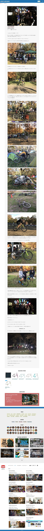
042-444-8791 (28, 519)
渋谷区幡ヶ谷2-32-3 (11, 472)
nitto (7, 415)
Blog (9, 483)
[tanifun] (33, 427)
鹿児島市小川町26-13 (29, 484)
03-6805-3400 (33, 472)
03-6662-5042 (15, 472)
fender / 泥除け (12, 416)
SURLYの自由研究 (25, 416)
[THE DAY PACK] (7, 442)
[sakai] (10, 427)
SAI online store (15, 507)
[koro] (13, 427)
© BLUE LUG (22, 530)
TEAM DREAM (17, 416)
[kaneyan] (23, 427)
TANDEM (10, 507)
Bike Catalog (14, 483)
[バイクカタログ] (36, 442)
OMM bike (8, 416)
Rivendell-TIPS (33, 415)
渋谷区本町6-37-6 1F (29, 507)
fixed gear (26, 415)
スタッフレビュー (24, 465)
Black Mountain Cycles (12, 415)
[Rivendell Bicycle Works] (36, 453)
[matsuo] (28, 430)
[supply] (31, 430)
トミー (9, 29)
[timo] (16, 430)
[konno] (10, 430)
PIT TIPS (21, 416)
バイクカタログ (19, 465)
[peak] (26, 430)
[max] (21, 427)
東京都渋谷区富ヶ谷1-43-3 (9, 397)
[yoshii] (31, 433)
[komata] (33, 430)
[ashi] (16, 427)
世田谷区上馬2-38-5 (29, 472)
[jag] (21, 433)
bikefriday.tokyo (27, 506)
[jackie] (28, 427)
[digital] (33, 433)
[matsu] (23, 433)
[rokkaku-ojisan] (36, 433)
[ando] (26, 433)
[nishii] (36, 430)
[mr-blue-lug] (8, 427)
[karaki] (8, 433)
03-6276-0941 (15, 519)
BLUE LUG (5, 1)
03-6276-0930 (33, 507)
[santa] (8, 430)
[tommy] (26, 427)
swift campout (21, 415)
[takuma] (31, 427)
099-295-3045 (33, 484)
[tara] (10, 433)
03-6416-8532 (15, 484)
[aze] (18, 430)
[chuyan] (18, 427)
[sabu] (16, 433)
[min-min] (13, 430)
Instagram (11, 483)
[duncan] (21, 430)
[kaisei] (18, 433)
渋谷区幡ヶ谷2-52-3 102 (12, 508)
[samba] (36, 427)
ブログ (2, 3)
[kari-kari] (23, 430)
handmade (17, 415)
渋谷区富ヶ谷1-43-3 (11, 484)
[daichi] (28, 433)
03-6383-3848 (16, 508)
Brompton (29, 415)
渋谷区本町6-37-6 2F (12, 519)
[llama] (13, 433)
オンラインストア (10, 465)
